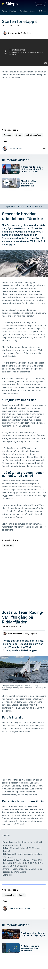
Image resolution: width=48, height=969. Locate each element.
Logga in (40, 4)
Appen (33, 11)
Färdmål (13, 11)
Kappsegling (9, 895)
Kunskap (23, 11)
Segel (18, 135)
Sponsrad (8, 545)
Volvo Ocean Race (33, 135)
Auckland (7, 135)
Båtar (4, 11)
